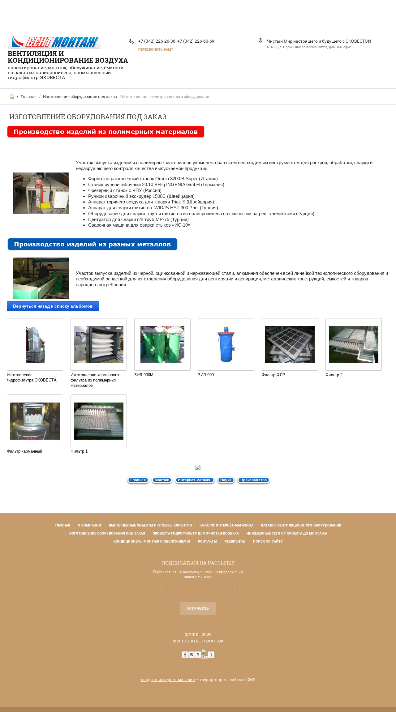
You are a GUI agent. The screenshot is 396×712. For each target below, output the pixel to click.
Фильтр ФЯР (273, 375)
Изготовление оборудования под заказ (80, 96)
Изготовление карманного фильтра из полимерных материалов (95, 380)
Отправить (198, 608)
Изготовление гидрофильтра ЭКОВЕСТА (32, 377)
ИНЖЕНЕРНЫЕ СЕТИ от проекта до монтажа (287, 533)
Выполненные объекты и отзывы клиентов (150, 525)
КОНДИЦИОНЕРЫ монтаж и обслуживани (152, 541)
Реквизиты (235, 541)
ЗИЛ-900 (206, 375)
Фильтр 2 (333, 375)
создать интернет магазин (168, 679)
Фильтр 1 (79, 451)
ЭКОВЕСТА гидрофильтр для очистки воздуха (196, 533)
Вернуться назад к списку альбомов (53, 306)
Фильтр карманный (24, 451)
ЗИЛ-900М (143, 375)
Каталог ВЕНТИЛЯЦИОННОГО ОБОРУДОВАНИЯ (301, 525)
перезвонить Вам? (155, 50)
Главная (29, 96)
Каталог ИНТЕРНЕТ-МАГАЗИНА (226, 525)
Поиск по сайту (268, 541)
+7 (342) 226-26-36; (157, 41)
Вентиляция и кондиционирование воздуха (68, 57)
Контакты (207, 541)
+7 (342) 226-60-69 (195, 41)
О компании (89, 525)
